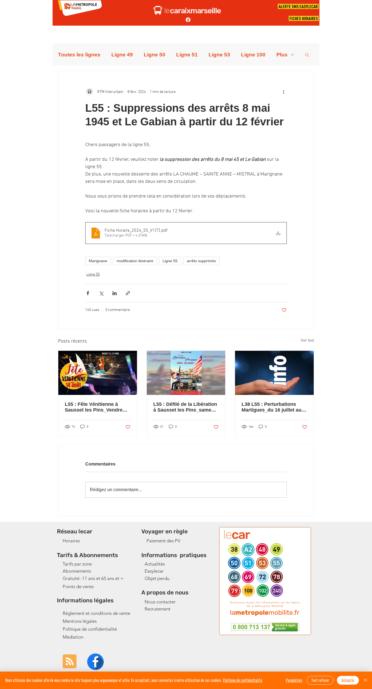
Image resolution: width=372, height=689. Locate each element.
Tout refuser (320, 680)
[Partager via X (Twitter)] (101, 293)
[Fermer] (365, 680)
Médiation (73, 637)
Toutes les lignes (79, 55)
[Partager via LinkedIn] (114, 293)
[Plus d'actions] (283, 92)
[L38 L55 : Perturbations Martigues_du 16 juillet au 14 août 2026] (274, 373)
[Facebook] (188, 20)
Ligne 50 (154, 55)
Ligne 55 (170, 261)
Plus (282, 55)
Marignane (98, 261)
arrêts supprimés (201, 261)
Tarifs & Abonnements (87, 555)
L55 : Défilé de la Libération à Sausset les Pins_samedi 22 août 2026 (185, 407)
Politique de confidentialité (90, 629)
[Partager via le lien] (127, 293)
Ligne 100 (253, 55)
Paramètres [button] (294, 680)
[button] (307, 54)
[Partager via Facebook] (87, 293)
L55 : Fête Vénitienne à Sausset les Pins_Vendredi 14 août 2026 (96, 407)
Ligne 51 (187, 55)
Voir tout (307, 340)
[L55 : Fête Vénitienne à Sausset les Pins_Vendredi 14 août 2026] (97, 373)
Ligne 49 (122, 55)
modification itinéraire (135, 261)
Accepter (347, 680)
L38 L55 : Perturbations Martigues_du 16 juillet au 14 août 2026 (271, 407)
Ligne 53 (219, 55)
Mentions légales (80, 621)
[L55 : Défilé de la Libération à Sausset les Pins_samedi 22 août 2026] (186, 373)
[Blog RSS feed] (70, 661)
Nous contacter (160, 602)
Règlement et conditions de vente (96, 613)
